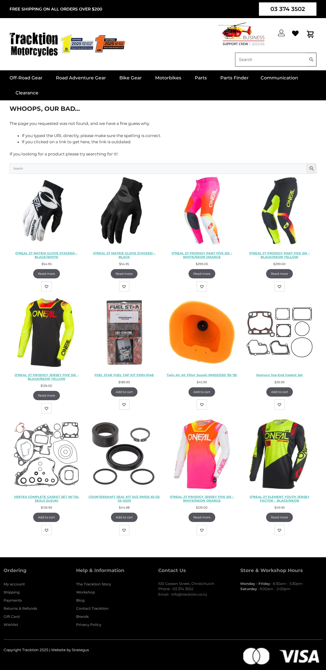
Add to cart (124, 392)
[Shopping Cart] (310, 34)
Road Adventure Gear (81, 78)
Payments (13, 600)
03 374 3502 (287, 8)
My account (14, 584)
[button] (46, 286)
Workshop (85, 592)
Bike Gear (130, 78)
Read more (46, 274)
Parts (201, 78)
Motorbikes (168, 78)
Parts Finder (234, 78)
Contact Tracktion (92, 608)
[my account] (281, 32)
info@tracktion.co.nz (189, 594)
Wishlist (11, 624)
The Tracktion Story (93, 584)
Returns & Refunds (20, 608)
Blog (80, 600)
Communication (279, 78)
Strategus (80, 650)
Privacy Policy (88, 624)
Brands (82, 616)
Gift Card (12, 616)
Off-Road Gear (26, 78)
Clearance (27, 93)
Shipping (12, 592)
